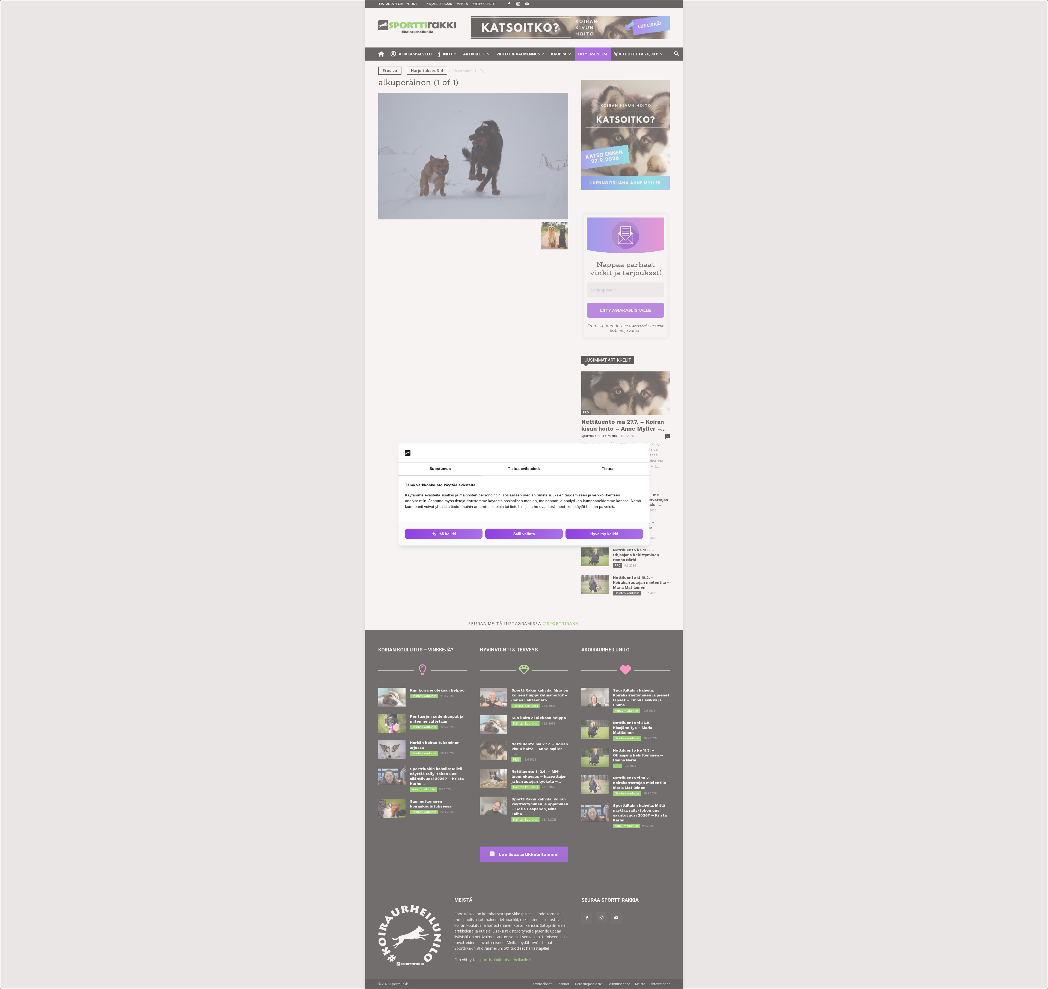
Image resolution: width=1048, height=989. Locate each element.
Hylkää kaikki (443, 534)
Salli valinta (524, 534)
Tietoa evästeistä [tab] (524, 468)
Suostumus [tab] (440, 468)
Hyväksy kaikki (604, 534)
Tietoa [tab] (608, 468)
